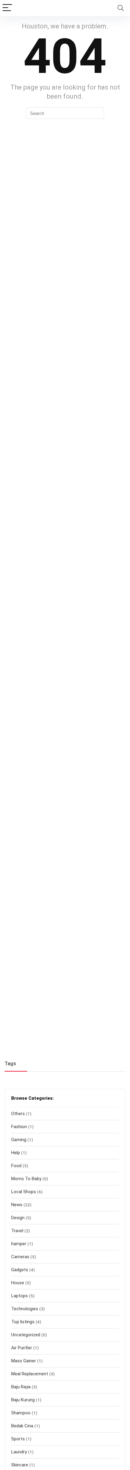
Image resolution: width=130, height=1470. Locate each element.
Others (18, 1113)
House (17, 1282)
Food (16, 1165)
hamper (18, 1243)
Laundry (19, 1452)
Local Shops (23, 1191)
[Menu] (7, 8)
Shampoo (21, 1413)
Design (17, 1217)
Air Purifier (21, 1348)
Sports (18, 1439)
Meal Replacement (29, 1374)
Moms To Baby (26, 1178)
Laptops (19, 1295)
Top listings (22, 1321)
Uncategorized (25, 1334)
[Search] (120, 8)
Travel (17, 1230)
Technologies (24, 1308)
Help (15, 1152)
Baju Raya (21, 1387)
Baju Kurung (23, 1400)
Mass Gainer (23, 1361)
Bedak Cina (22, 1426)
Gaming (18, 1139)
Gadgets (19, 1269)
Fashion (19, 1126)
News (16, 1204)
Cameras (20, 1256)
